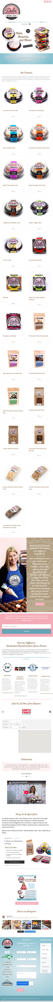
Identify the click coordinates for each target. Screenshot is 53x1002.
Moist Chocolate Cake (10, 185)
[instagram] (47, 2)
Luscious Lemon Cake (10, 110)
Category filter (5, 727)
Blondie (5, 297)
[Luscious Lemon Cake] (13, 96)
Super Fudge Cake (35, 223)
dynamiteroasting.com (21, 696)
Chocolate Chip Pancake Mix (38, 336)
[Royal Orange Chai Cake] (39, 171)
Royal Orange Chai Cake (37, 185)
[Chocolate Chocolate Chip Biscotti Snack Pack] (13, 511)
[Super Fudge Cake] (39, 208)
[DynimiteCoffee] (20, 667)
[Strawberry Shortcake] (39, 96)
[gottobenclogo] (7, 954)
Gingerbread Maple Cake (11, 223)
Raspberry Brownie (9, 336)
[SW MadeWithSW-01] (7, 662)
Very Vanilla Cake (9, 148)
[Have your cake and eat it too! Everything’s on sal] (6, 923)
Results (17, 724)
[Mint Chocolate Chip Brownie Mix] (13, 396)
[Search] (30, 24)
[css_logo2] (32, 663)
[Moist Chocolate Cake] (13, 171)
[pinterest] (50, 2)
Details (14, 116)
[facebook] (45, 2)
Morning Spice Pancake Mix (12, 373)
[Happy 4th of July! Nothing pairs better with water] (46, 923)
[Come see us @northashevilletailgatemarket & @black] (16, 923)
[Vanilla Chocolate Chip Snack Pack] (39, 473)
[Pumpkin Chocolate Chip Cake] (39, 133)
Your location (5, 721)
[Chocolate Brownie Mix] (39, 359)
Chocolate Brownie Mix (37, 373)
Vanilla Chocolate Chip (36, 410)
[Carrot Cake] (13, 246)
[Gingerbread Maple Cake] (13, 208)
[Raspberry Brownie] (13, 322)
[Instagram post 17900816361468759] (36, 923)
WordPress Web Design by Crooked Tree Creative (30, 997)
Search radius (5, 724)
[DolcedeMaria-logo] (11, 3)
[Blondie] (13, 283)
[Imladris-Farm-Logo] (45, 666)
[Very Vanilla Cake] (13, 133)
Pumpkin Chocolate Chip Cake (39, 148)
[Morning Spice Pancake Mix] (13, 359)
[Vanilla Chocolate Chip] (39, 396)
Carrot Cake (7, 260)
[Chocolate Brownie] (39, 246)
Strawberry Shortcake (36, 110)
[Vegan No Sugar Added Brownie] (39, 283)
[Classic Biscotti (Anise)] (13, 434)
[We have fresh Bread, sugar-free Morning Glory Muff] (26, 923)
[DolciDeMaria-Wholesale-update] (27, 874)
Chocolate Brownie (35, 260)
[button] (3, 712)
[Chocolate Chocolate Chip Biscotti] (39, 434)
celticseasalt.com (33, 692)
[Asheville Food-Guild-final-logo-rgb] (7, 979)
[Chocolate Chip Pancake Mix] (39, 322)
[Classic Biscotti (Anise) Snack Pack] (13, 473)
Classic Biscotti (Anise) (10, 448)
